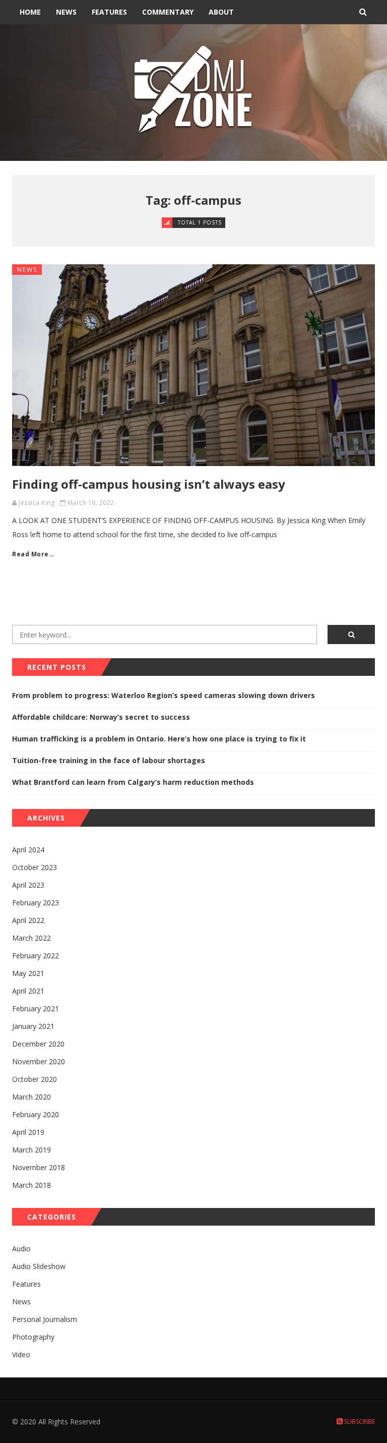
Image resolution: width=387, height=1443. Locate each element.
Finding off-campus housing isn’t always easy (148, 484)
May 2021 (28, 973)
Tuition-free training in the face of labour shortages (108, 760)
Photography (33, 1337)
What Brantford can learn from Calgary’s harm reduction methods (133, 782)
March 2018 (31, 1185)
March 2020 (31, 1097)
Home (30, 12)
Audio (21, 1248)
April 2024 (28, 849)
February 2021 (35, 1008)
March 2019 (31, 1150)
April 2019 (28, 1132)
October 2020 (34, 1079)
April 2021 (28, 991)
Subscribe (359, 1421)
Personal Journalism (44, 1319)
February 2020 (35, 1114)
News (66, 12)
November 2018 (38, 1167)
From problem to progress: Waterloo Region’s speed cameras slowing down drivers (163, 695)
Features (109, 12)
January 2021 (33, 1026)
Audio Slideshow (39, 1266)
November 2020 (38, 1061)
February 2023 (35, 902)
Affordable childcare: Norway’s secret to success (101, 717)
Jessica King (36, 502)
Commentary (168, 12)
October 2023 (34, 867)
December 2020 (38, 1044)
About (221, 12)
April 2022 (28, 920)
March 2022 (31, 938)
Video (21, 1354)
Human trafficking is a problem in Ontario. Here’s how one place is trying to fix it (159, 738)
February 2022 (35, 955)
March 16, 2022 (91, 502)
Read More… (33, 554)
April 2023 (28, 885)
